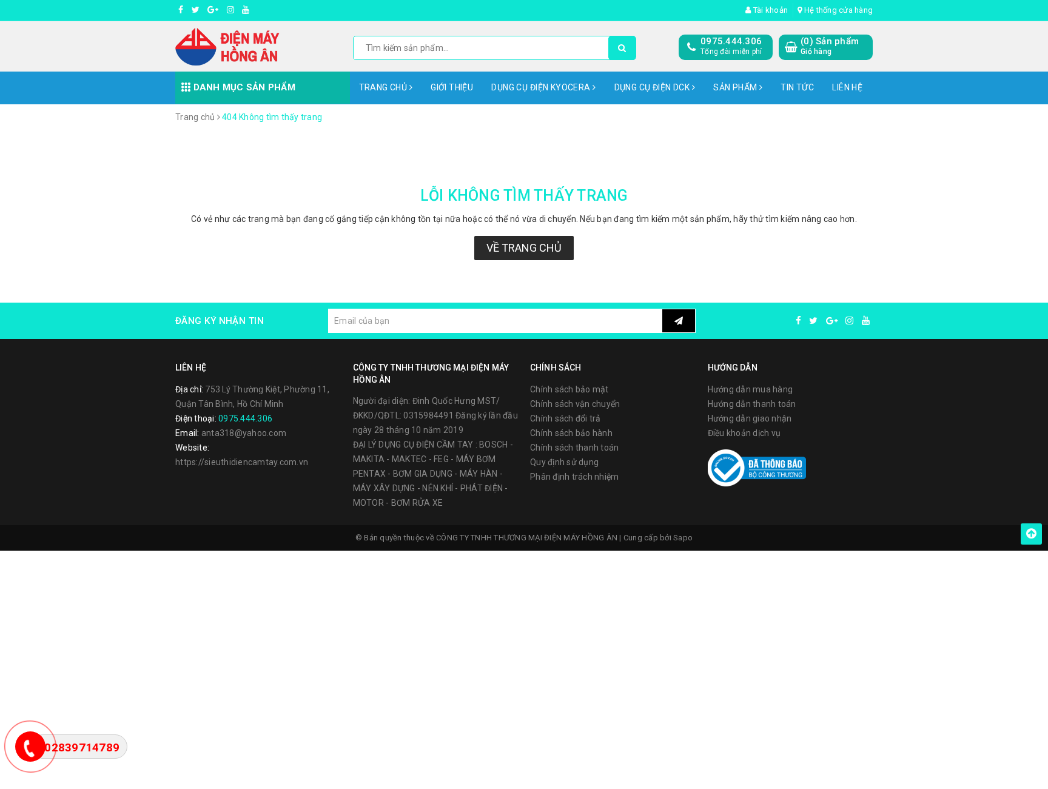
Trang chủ (384, 87)
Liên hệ (847, 87)
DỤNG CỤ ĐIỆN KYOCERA (542, 87)
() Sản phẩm (830, 46)
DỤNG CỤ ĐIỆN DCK (653, 87)
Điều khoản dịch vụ (744, 433)
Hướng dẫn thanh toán (752, 404)
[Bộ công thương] (757, 467)
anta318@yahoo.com (243, 433)
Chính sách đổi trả (565, 418)
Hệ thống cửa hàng (837, 10)
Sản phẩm (736, 87)
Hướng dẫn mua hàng (750, 389)
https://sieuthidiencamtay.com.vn (241, 462)
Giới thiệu (452, 87)
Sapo (683, 537)
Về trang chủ (524, 247)
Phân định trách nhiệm (574, 477)
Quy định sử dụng (564, 462)
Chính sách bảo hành (571, 433)
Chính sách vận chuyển (575, 404)
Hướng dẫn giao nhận (750, 418)
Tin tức (797, 87)
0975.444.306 (731, 41)
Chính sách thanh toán (574, 447)
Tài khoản (769, 10)
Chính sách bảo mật (569, 389)
